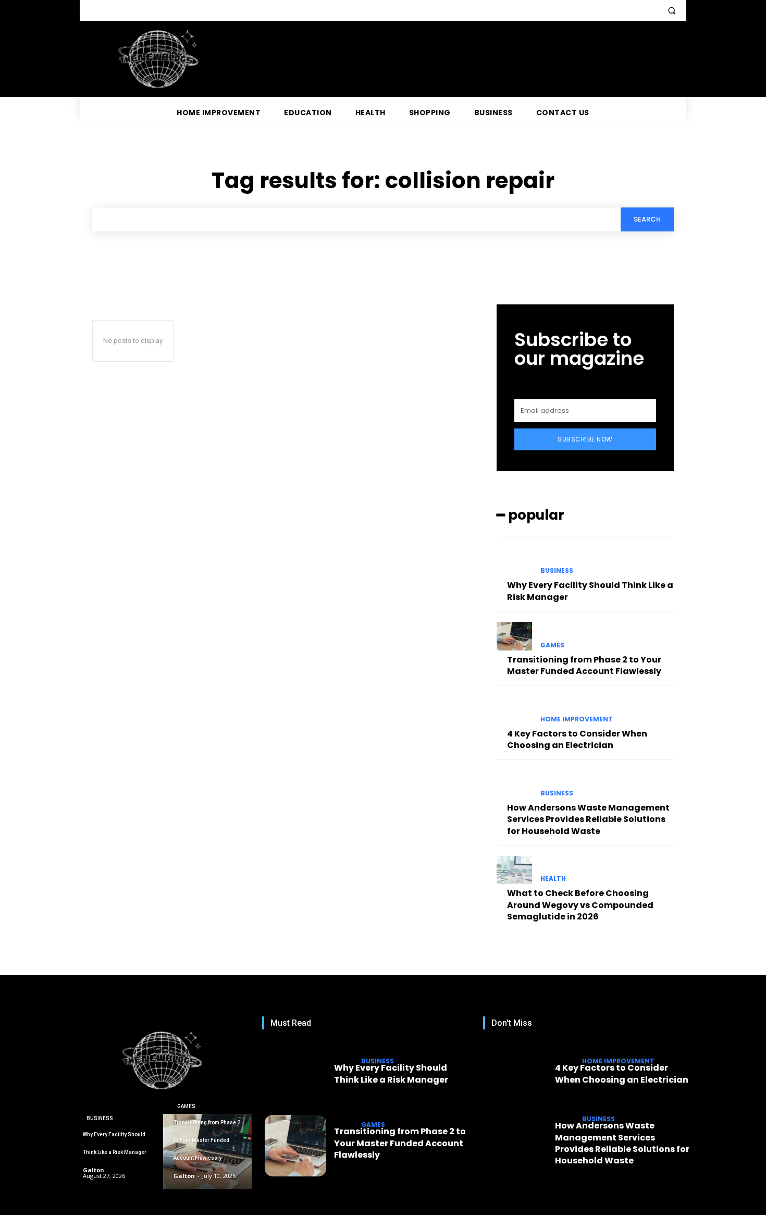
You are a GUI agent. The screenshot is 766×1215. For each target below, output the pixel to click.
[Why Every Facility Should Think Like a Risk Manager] (514, 562)
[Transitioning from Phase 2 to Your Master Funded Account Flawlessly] (514, 636)
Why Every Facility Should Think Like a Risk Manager (391, 1073)
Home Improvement (576, 719)
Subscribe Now (585, 439)
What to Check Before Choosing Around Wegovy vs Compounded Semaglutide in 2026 (580, 905)
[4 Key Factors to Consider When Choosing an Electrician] (514, 710)
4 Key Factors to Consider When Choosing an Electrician (577, 739)
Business (556, 571)
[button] (671, 10)
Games (552, 645)
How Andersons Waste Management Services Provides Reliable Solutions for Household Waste (588, 819)
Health (553, 879)
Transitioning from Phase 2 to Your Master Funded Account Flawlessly (584, 665)
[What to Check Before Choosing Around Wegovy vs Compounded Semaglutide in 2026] (514, 870)
